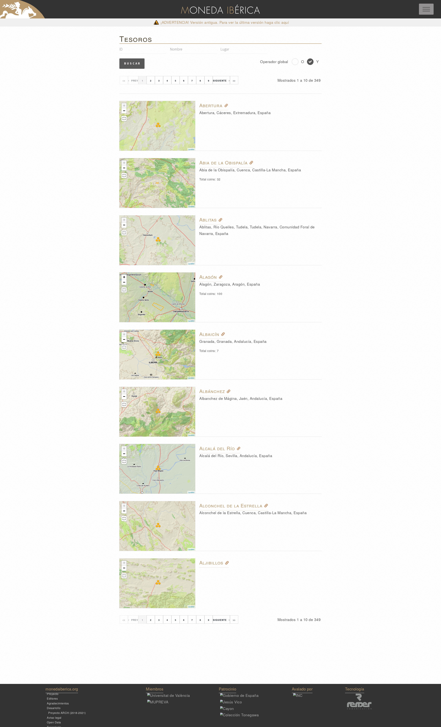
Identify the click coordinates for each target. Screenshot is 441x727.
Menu (426, 9)
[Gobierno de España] (239, 695)
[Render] (367, 708)
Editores (52, 698)
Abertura (210, 105)
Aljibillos (211, 562)
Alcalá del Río (217, 448)
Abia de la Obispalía (223, 162)
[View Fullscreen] (124, 118)
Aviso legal (54, 717)
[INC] (297, 695)
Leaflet (191, 149)
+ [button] (124, 105)
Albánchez (212, 391)
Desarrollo (53, 708)
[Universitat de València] (168, 695)
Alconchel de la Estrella (230, 505)
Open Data (54, 722)
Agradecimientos (58, 703)
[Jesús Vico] (231, 702)
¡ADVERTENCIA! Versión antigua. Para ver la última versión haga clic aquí (225, 22)
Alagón (208, 276)
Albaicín (209, 333)
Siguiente (220, 80)
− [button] (124, 111)
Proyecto (52, 694)
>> (234, 80)
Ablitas (208, 219)
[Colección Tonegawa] (239, 715)
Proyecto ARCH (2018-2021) (67, 713)
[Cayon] (227, 708)
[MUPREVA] (157, 702)
